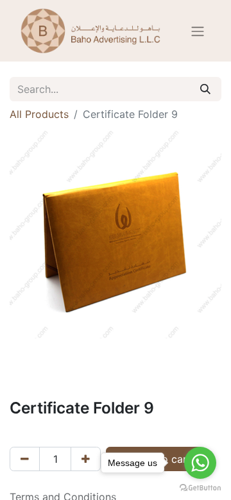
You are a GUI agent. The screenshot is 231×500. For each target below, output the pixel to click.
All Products (39, 114)
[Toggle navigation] (197, 31)
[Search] (205, 89)
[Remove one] (25, 459)
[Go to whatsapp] (200, 463)
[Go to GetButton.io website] (200, 487)
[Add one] (86, 459)
